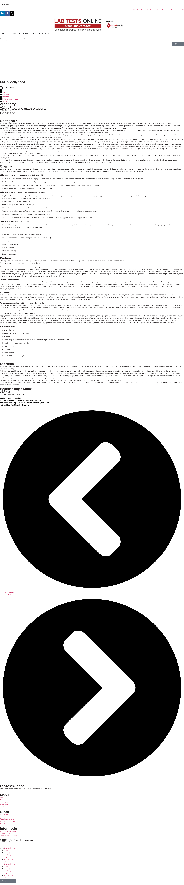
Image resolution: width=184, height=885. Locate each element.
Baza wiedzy (8, 859)
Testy (6, 850)
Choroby (7, 853)
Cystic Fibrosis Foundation (10, 398)
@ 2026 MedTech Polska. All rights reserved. (16, 840)
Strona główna (9, 848)
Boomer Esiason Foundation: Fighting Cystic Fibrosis (20, 400)
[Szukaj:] (12, 40)
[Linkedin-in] (2, 13)
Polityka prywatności (8, 841)
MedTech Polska (6, 106)
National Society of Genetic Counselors (15, 405)
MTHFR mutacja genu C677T (23, 4)
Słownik (7, 862)
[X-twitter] (12, 13)
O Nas (6, 857)
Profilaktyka (8, 855)
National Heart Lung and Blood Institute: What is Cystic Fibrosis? (25, 403)
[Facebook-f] (7, 13)
